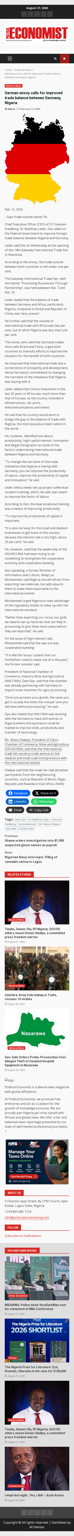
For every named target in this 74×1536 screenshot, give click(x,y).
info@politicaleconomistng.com (27, 1217)
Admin (11, 109)
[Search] (55, 58)
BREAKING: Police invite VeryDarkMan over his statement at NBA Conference (37, 1278)
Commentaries (16, 1486)
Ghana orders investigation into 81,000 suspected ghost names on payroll (34, 840)
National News (13, 85)
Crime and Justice (18, 1295)
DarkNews (59, 1522)
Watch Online (64, 58)
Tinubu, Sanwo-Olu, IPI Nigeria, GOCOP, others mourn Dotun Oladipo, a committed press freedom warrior (37, 902)
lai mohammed (27, 824)
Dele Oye (20, 819)
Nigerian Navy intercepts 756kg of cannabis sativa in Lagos (31, 857)
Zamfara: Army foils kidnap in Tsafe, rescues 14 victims (37, 968)
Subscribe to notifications (23, 1236)
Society (13, 1358)
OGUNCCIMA (26, 828)
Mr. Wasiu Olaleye (49, 824)
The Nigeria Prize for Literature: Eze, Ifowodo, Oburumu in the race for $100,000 (37, 1340)
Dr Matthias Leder (39, 819)
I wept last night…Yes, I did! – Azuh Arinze (37, 1469)
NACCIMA (11, 828)
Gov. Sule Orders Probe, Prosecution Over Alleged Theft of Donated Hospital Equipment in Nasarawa (37, 1031)
